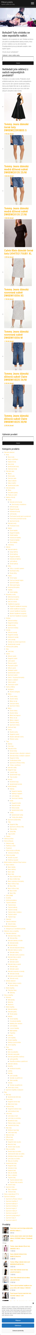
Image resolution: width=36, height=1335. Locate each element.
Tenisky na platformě (16, 1085)
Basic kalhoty (12, 869)
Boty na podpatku (13, 1052)
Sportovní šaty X (11, 1218)
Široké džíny (13, 573)
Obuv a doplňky (8, 995)
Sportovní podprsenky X (13, 1215)
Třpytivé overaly (12, 910)
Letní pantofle (14, 1059)
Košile (11, 801)
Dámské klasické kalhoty (17, 948)
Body (7, 455)
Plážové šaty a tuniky (14, 1123)
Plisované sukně (13, 665)
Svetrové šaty (12, 727)
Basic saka (11, 872)
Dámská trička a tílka (14, 936)
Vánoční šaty (12, 924)
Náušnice (10, 1004)
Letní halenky (15, 796)
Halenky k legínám (17, 793)
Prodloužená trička (15, 760)
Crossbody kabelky (15, 1021)
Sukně (8, 654)
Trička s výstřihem (15, 765)
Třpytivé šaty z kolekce (15, 912)
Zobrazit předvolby (18, 1330)
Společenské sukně (13, 673)
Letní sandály (14, 1076)
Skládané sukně (12, 670)
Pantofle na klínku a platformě (19, 1061)
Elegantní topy (12, 770)
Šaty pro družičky (13, 1161)
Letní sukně (11, 661)
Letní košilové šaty (13, 1111)
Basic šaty (11, 874)
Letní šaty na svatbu (14, 1159)
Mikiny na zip (13, 701)
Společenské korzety (16, 784)
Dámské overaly (14, 974)
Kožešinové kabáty (15, 538)
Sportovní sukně (12, 675)
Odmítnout (18, 1325)
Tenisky (10, 1083)
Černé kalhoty (14, 554)
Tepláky (10, 590)
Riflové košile (15, 808)
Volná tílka (13, 831)
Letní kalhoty (13, 561)
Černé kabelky (14, 1019)
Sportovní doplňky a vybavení (14, 1090)
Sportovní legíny (14, 583)
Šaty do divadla (12, 1173)
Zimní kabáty (13, 542)
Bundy (9, 500)
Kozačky (10, 1066)
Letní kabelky (13, 1026)
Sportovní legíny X (11, 1208)
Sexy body (11, 464)
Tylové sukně (12, 682)
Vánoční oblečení (11, 921)
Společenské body (13, 466)
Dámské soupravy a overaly (16, 971)
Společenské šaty (11, 1163)
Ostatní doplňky (12, 1040)
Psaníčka (12, 1033)
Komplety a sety (11, 594)
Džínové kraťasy (12, 620)
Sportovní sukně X (11, 1220)
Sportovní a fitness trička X (14, 1199)
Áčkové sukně (12, 656)
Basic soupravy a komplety (16, 881)
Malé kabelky (13, 1031)
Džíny (9, 566)
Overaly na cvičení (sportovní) (16, 642)
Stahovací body (12, 469)
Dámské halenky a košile (15, 940)
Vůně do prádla (10, 855)
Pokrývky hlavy (12, 990)
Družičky (8, 898)
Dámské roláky (12, 767)
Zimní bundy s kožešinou (19, 504)
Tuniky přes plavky (17, 817)
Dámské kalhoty (12, 549)
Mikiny (9, 694)
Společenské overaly (14, 644)
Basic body (11, 457)
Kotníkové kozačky (15, 1068)
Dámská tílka (13, 938)
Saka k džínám (12, 481)
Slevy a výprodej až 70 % (11, 1194)
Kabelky (10, 1016)
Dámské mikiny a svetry (15, 950)
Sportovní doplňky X (12, 1201)
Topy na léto (11, 834)
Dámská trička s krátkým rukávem (20, 756)
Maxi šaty (9, 1128)
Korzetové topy (14, 782)
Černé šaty (9, 1099)
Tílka (9, 822)
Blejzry (10, 474)
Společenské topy (15, 774)
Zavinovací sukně (13, 684)
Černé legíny (13, 578)
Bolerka (10, 744)
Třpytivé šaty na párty (16, 1182)
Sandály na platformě (16, 1078)
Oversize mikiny (14, 703)
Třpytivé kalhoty (12, 907)
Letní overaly (11, 639)
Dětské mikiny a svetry (14, 983)
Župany (8, 836)
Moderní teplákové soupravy (18, 613)
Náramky (10, 1002)
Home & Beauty (8, 841)
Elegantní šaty (12, 1166)
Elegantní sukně (12, 658)
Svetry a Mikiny (10, 687)
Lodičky (10, 1071)
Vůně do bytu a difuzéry (13, 850)
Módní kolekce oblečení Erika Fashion (15, 862)
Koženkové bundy (15, 511)
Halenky (12, 789)
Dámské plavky (10, 488)
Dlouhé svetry (14, 732)
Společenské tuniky (17, 815)
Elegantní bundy (14, 509)
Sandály (10, 1073)
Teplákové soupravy (14, 604)
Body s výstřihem (13, 459)
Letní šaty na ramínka (14, 1118)
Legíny (10, 575)
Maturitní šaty (12, 1144)
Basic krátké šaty (15, 879)
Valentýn (8, 919)
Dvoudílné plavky (13, 492)
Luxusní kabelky (14, 1028)
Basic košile (13, 891)
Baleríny (10, 1049)
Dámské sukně (14, 962)
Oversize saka (12, 478)
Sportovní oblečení (9, 1196)
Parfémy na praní (13, 860)
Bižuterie (8, 997)
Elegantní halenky (17, 791)
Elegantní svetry (14, 734)
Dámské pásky (12, 1012)
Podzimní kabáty (14, 540)
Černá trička (13, 751)
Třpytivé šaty (12, 1177)
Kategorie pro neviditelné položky (15, 929)
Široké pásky (13, 1014)
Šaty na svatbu (10, 1149)
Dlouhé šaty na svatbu (14, 1151)
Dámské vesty (12, 523)
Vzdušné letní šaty (13, 1125)
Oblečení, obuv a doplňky (11, 931)
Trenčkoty (11, 545)
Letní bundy (13, 514)
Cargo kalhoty (14, 552)
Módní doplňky (10, 988)
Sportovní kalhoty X (11, 1204)
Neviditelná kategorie (10, 926)
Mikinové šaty (10, 1135)
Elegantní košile (16, 803)
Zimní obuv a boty (13, 1087)
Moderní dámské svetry (17, 737)
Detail (11, 134)
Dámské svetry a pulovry (17, 955)
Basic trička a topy (13, 884)
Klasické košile (16, 805)
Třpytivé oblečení (11, 902)
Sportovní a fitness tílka (17, 827)
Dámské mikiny (14, 952)
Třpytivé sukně (12, 914)
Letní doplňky (12, 1038)
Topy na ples (13, 777)
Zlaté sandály (14, 1080)
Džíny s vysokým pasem (17, 568)
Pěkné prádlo (7, 2)
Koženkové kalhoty (15, 559)
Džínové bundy (14, 507)
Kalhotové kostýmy (13, 597)
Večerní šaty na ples (14, 1147)
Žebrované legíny (15, 585)
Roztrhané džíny (14, 571)
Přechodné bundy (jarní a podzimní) (20, 516)
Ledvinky (10, 1035)
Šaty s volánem (12, 1175)
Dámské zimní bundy (16, 502)
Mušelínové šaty (12, 1121)
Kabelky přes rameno (16, 1023)
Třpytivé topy (12, 917)
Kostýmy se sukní (13, 599)
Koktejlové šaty (12, 1168)
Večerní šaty (11, 1185)
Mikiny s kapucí (14, 720)
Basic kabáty (11, 867)
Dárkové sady (10, 843)
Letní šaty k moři (13, 1116)
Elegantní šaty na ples (14, 1142)
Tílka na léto (13, 829)
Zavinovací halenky (17, 798)
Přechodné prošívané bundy (18, 519)
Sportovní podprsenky (14, 820)
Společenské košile (17, 810)
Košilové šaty (10, 1106)
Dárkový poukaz (8, 838)
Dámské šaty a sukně (14, 957)
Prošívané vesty (14, 526)
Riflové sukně (12, 668)
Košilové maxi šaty (13, 1130)
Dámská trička (12, 748)
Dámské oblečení (9, 452)
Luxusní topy (13, 772)
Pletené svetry (14, 739)
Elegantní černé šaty (14, 1102)
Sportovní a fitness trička (17, 763)
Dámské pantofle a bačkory (16, 1057)
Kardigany (11, 689)
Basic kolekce (10, 865)
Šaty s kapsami (12, 1189)
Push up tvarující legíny (16, 580)
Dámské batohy (12, 1009)
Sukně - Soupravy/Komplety (16, 677)
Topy (7, 741)
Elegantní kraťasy (13, 623)
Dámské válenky (13, 1064)
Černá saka (11, 476)
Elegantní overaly (13, 635)
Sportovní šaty (10, 1187)
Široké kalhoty (14, 564)
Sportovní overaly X (11, 1213)
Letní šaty (11, 651)
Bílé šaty (8, 1095)
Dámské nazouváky (13, 1054)
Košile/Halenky (12, 786)
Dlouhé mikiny (14, 699)
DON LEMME (9, 895)
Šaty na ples (9, 1140)
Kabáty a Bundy (10, 497)
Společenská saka (13, 485)
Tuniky (11, 812)
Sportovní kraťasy (13, 628)
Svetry (10, 729)
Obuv (7, 1047)
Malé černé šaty (12, 1104)
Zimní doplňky (12, 1045)
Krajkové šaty (12, 1170)
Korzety (10, 779)
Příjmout (18, 1320)
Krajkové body (12, 462)
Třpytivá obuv (12, 905)
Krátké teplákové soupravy (17, 609)
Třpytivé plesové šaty (16, 1180)
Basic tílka (13, 886)
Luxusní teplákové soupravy (18, 611)
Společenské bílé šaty (14, 1097)
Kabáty (10, 528)
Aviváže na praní (13, 857)
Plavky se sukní (12, 495)
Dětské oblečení (11, 981)
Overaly (8, 630)
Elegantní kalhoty (15, 556)
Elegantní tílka (14, 824)
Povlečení (9, 848)
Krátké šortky (12, 625)
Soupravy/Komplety (13, 587)
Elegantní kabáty (14, 533)
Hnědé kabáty (14, 535)
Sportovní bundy (14, 521)
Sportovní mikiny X (11, 1211)
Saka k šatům (12, 483)
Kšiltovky (12, 993)
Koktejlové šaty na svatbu (15, 1156)
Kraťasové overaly (13, 637)
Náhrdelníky (11, 1000)
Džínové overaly (12, 632)
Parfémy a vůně (10, 846)
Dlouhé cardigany (15, 692)
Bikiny (9, 490)
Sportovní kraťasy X (12, 1206)
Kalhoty (8, 547)
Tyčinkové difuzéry (13, 853)
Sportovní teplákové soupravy (18, 616)
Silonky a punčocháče (14, 1042)
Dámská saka (10, 471)
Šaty (7, 649)
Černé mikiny (13, 696)
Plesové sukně (12, 663)
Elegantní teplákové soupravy (18, 606)
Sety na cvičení (12, 601)
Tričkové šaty (12, 1192)
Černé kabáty (14, 530)
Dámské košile (14, 943)
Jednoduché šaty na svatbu (16, 1154)
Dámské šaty (14, 959)
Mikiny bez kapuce (15, 715)
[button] (33, 1303)
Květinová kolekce (11, 900)
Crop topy (11, 746)
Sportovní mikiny (14, 706)
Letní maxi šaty (12, 1132)
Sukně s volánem (13, 680)
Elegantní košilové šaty (14, 1109)
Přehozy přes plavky (12, 646)
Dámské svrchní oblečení (15, 976)
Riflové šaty (9, 1137)
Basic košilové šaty (15, 876)
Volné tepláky (14, 592)
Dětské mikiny (14, 985)
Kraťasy (8, 618)
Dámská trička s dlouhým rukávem (20, 753)
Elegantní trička (14, 758)
